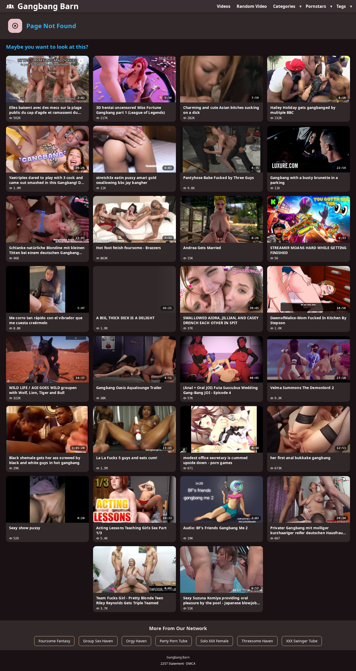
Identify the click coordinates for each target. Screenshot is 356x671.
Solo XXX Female (214, 640)
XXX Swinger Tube (301, 640)
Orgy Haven (136, 640)
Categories (284, 6)
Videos (223, 6)
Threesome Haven (257, 640)
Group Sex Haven (98, 640)
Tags (341, 6)
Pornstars (316, 6)
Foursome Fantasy (54, 640)
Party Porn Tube (173, 640)
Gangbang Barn (48, 6)
